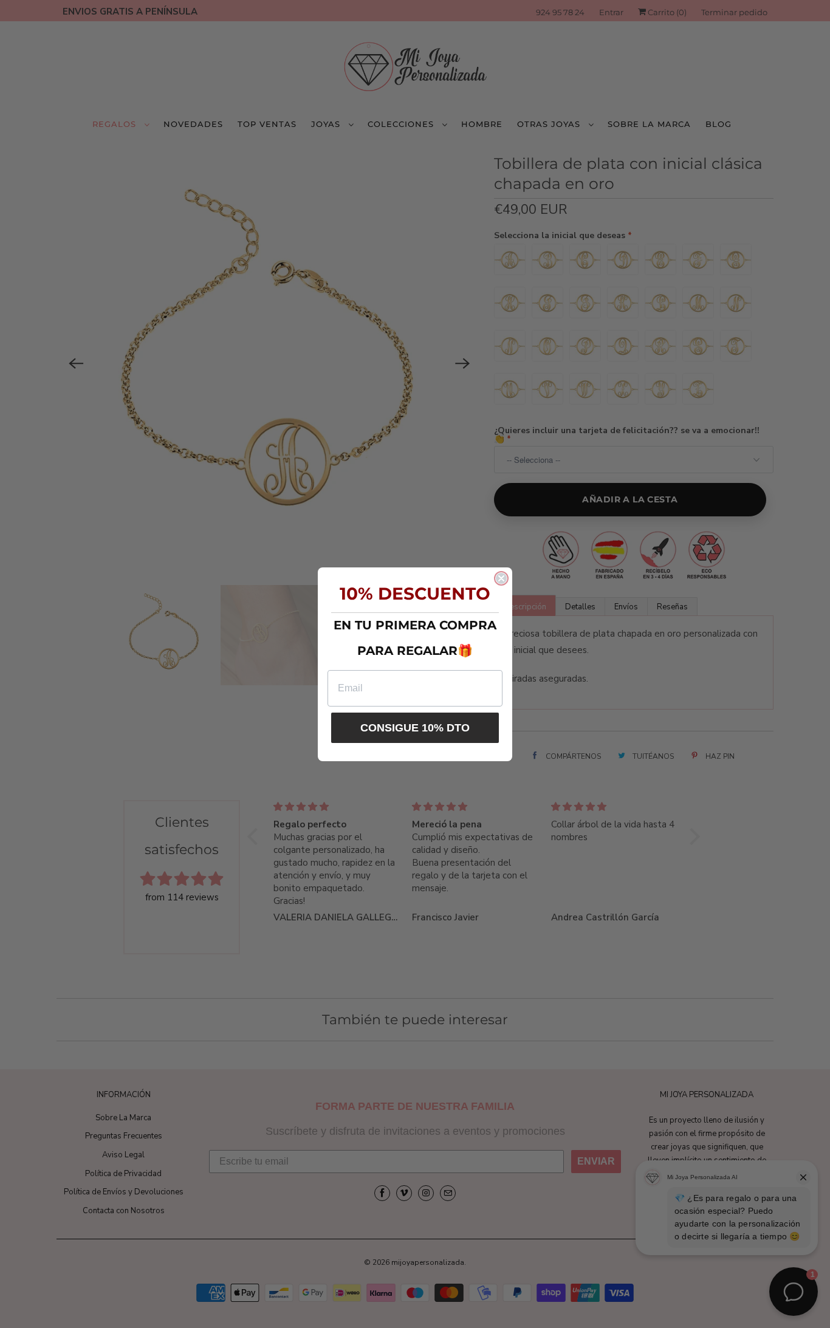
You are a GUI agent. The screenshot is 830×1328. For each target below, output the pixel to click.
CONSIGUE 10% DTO (415, 728)
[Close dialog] (501, 578)
